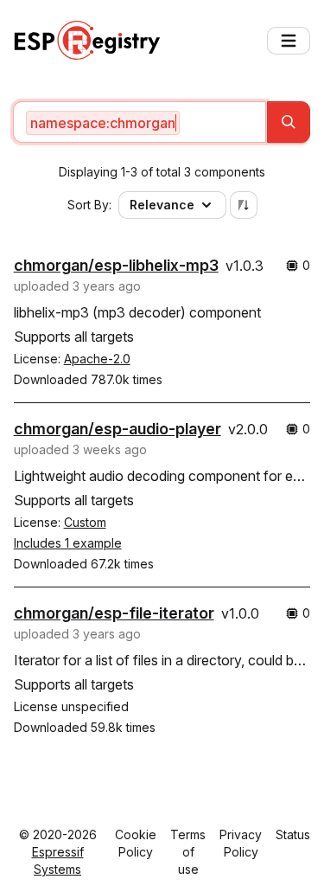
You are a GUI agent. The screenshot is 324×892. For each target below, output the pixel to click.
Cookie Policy (135, 843)
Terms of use (188, 851)
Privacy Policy (240, 843)
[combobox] (140, 122)
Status (293, 834)
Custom (85, 522)
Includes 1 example (68, 543)
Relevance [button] (162, 204)
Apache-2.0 (97, 358)
